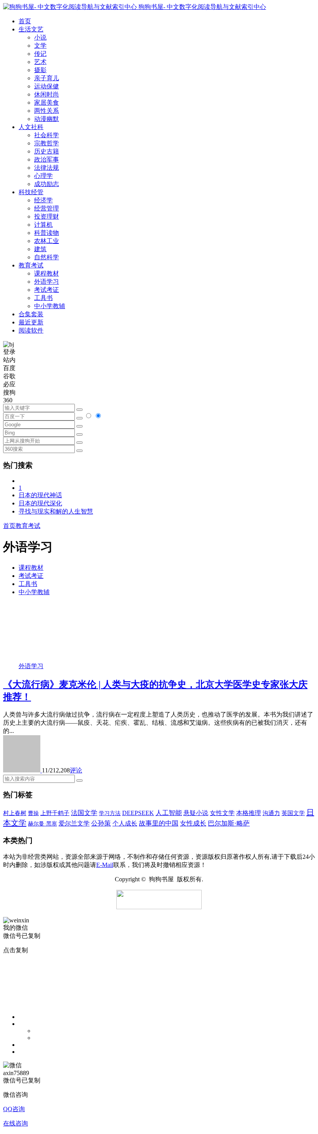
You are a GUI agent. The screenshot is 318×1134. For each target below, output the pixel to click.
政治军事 (46, 159)
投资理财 (46, 216)
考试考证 (46, 289)
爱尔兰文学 (74, 823)
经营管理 (46, 208)
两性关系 (46, 110)
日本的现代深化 (40, 503)
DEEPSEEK (138, 813)
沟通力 (271, 813)
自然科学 (46, 257)
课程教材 (46, 273)
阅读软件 (31, 330)
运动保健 (46, 86)
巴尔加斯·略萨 (229, 823)
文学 (40, 45)
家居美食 (46, 102)
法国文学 (84, 813)
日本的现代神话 (40, 495)
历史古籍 (46, 151)
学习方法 (110, 813)
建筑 (40, 249)
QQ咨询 (14, 1109)
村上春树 (14, 813)
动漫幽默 (46, 118)
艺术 (40, 62)
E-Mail (104, 865)
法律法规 (46, 167)
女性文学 (222, 813)
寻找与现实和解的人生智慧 (56, 511)
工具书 (43, 298)
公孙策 (101, 823)
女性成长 (193, 823)
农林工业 (46, 241)
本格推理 (248, 813)
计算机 (43, 224)
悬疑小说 (195, 813)
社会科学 (46, 135)
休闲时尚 (46, 94)
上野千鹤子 (54, 813)
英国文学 (293, 813)
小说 (40, 37)
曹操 (33, 813)
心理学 (43, 175)
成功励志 (46, 184)
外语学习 (46, 281)
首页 (9, 525)
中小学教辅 (49, 306)
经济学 (43, 200)
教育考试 (28, 525)
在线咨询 (15, 1123)
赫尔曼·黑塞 (42, 824)
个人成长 (124, 823)
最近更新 (31, 322)
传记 (40, 53)
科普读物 (46, 232)
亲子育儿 (46, 78)
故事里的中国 (158, 823)
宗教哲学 (46, 143)
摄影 (40, 70)
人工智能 (169, 813)
